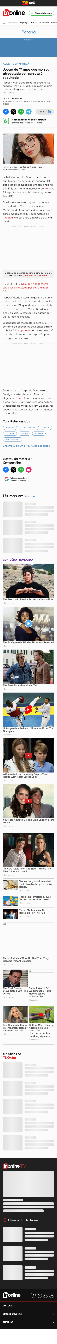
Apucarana (12, 22)
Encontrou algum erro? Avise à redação (26, 445)
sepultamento (12, 439)
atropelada (23, 330)
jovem (24, 433)
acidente (10, 428)
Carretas (10, 433)
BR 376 (46, 428)
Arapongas (24, 22)
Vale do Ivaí (36, 22)
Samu (18, 398)
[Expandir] (53, 1322)
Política (54, 22)
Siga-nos (42, 111)
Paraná (45, 22)
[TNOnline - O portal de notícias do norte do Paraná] (14, 13)
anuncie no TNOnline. (36, 275)
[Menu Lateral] (4, 23)
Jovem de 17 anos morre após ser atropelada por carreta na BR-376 (27, 287)
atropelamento (28, 428)
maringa (39, 433)
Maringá (8, 217)
